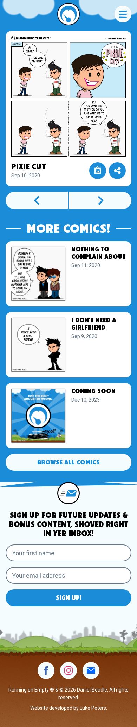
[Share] (117, 170)
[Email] (91, 670)
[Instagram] (68, 670)
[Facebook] (46, 670)
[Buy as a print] (97, 170)
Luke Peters (93, 708)
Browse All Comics (68, 462)
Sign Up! (68, 598)
